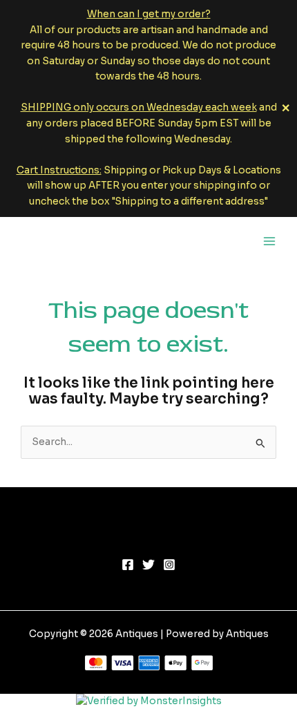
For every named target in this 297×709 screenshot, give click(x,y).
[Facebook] (128, 564)
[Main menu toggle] (269, 240)
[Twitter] (148, 564)
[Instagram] (169, 564)
